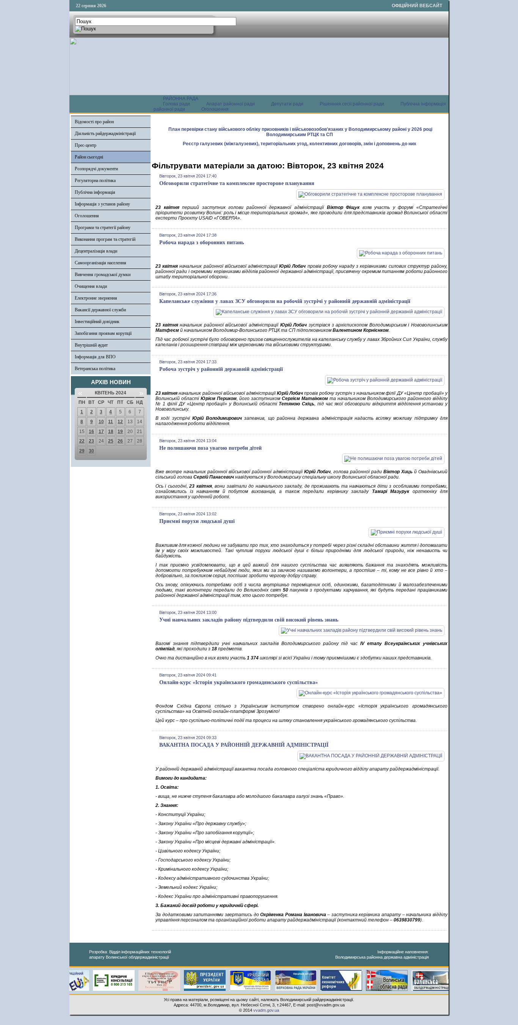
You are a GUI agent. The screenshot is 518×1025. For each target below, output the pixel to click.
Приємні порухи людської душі (197, 521)
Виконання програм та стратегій (105, 239)
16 (91, 431)
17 (101, 431)
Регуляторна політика (95, 180)
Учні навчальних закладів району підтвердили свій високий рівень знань (248, 620)
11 (110, 421)
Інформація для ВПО (95, 356)
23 (91, 441)
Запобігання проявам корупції (103, 333)
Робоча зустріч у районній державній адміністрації (221, 369)
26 (120, 441)
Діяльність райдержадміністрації (105, 133)
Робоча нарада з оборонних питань (201, 242)
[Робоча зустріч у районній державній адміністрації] (384, 380)
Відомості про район (94, 121)
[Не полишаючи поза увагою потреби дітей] (393, 458)
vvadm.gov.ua (266, 1010)
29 (82, 451)
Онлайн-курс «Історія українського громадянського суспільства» (238, 682)
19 (120, 431)
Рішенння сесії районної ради (352, 104)
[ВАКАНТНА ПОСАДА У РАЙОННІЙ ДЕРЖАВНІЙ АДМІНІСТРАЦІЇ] (370, 755)
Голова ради (176, 104)
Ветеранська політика (95, 368)
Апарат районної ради (230, 104)
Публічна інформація (95, 192)
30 (91, 451)
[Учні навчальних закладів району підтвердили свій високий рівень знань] (361, 630)
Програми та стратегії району (102, 227)
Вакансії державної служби (100, 309)
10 (101, 421)
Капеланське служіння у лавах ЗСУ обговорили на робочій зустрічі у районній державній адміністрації (284, 301)
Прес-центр (85, 145)
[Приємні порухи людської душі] (406, 532)
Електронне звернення (96, 298)
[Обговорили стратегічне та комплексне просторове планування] (370, 194)
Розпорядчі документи (96, 168)
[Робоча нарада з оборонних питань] (400, 253)
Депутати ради (287, 104)
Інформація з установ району (102, 204)
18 (110, 431)
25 (110, 441)
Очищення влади (91, 286)
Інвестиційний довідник (97, 321)
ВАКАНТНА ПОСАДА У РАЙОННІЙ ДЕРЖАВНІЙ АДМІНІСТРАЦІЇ (243, 745)
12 (120, 421)
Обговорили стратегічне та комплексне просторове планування (236, 183)
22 (82, 441)
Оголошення (215, 109)
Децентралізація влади (96, 251)
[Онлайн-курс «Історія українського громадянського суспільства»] (370, 692)
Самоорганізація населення (100, 262)
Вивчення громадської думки (102, 274)
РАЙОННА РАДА (180, 98)
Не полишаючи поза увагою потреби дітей (210, 448)
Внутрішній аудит (91, 345)
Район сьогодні (89, 157)
